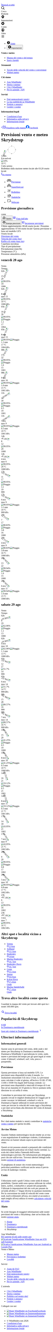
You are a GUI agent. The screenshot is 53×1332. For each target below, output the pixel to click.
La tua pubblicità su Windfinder (21, 102)
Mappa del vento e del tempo (20, 58)
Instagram (41, 1313)
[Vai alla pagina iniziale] (1, 2)
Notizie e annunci (14, 104)
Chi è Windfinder (14, 87)
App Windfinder (14, 82)
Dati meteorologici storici (18, 99)
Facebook (33, 128)
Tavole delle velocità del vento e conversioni (26, 70)
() (11, 239)
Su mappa (6, 174)
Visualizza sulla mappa (16, 128)
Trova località (11, 1013)
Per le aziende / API (15, 89)
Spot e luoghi (13, 60)
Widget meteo (13, 72)
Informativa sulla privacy (18, 119)
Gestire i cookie (14, 107)
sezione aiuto (13, 1217)
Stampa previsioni (13, 223)
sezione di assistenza (16, 1160)
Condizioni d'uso (14, 116)
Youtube (40, 1316)
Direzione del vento (10, 236)
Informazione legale (15, 121)
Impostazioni (16, 48)
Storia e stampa (13, 84)
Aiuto (12, 43)
